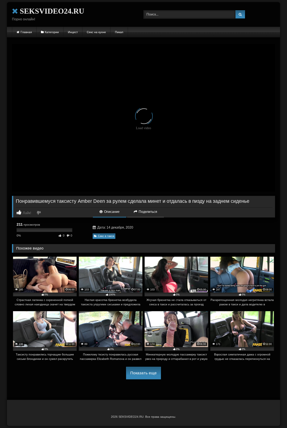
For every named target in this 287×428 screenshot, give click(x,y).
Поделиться (147, 211)
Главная (26, 32)
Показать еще (143, 373)
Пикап (119, 32)
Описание (111, 211)
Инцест (73, 32)
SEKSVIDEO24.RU (51, 11)
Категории (52, 32)
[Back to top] (274, 415)
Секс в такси (106, 236)
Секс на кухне (96, 32)
